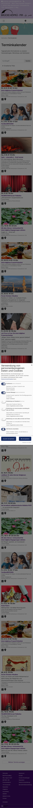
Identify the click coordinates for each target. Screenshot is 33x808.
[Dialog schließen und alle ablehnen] (31, 364)
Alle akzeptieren (25, 438)
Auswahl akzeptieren (8, 438)
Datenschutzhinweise (7, 379)
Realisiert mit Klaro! (26, 442)
